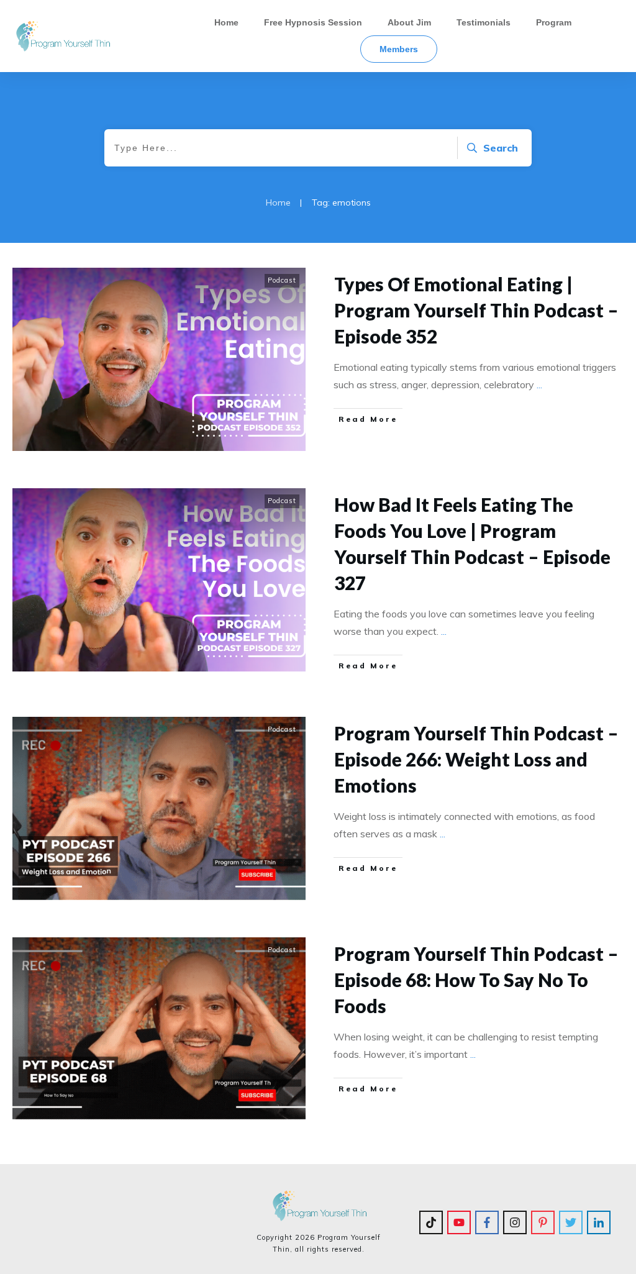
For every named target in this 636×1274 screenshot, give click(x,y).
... (539, 384)
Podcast (282, 280)
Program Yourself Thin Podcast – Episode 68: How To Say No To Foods (476, 979)
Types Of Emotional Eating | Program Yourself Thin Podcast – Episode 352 (476, 310)
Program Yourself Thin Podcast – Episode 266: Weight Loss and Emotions (476, 759)
